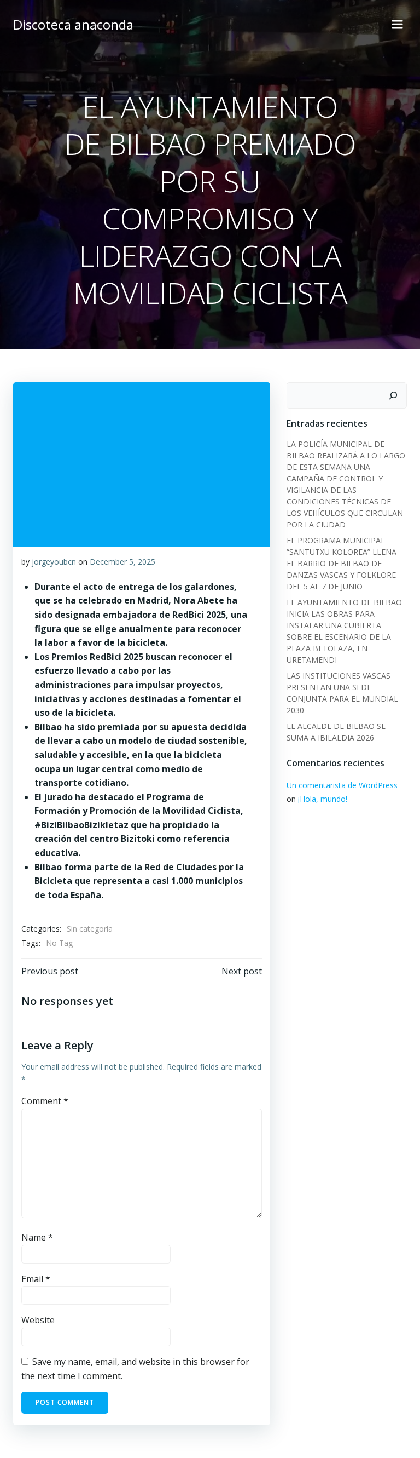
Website (38, 1320)
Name (37, 1237)
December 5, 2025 (122, 561)
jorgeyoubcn (54, 561)
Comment (44, 1101)
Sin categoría (90, 928)
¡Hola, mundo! (322, 799)
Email (35, 1279)
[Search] (393, 395)
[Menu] (397, 24)
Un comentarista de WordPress (342, 785)
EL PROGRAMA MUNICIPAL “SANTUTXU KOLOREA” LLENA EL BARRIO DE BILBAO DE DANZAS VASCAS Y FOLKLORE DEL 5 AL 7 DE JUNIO (341, 563)
